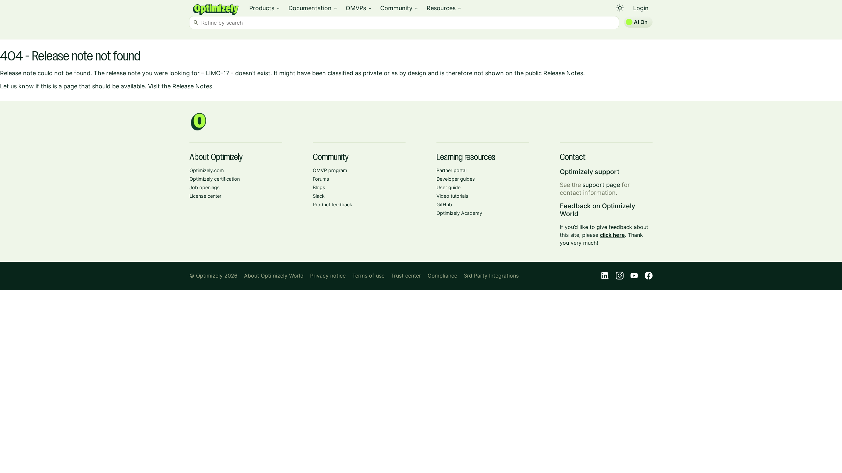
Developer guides (455, 179)
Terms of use (368, 275)
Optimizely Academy (459, 213)
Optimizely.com (206, 170)
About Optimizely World (274, 275)
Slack (319, 196)
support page (601, 184)
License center (205, 196)
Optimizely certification (214, 179)
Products (265, 8)
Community (399, 8)
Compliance (442, 275)
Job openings (204, 187)
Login (641, 8)
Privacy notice (328, 275)
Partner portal (451, 170)
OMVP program (330, 170)
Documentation (313, 8)
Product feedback (332, 204)
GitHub (444, 204)
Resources (444, 8)
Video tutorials (452, 196)
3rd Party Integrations (491, 275)
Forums (321, 179)
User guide (448, 187)
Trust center (406, 275)
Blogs (319, 187)
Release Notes (192, 86)
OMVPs (359, 8)
